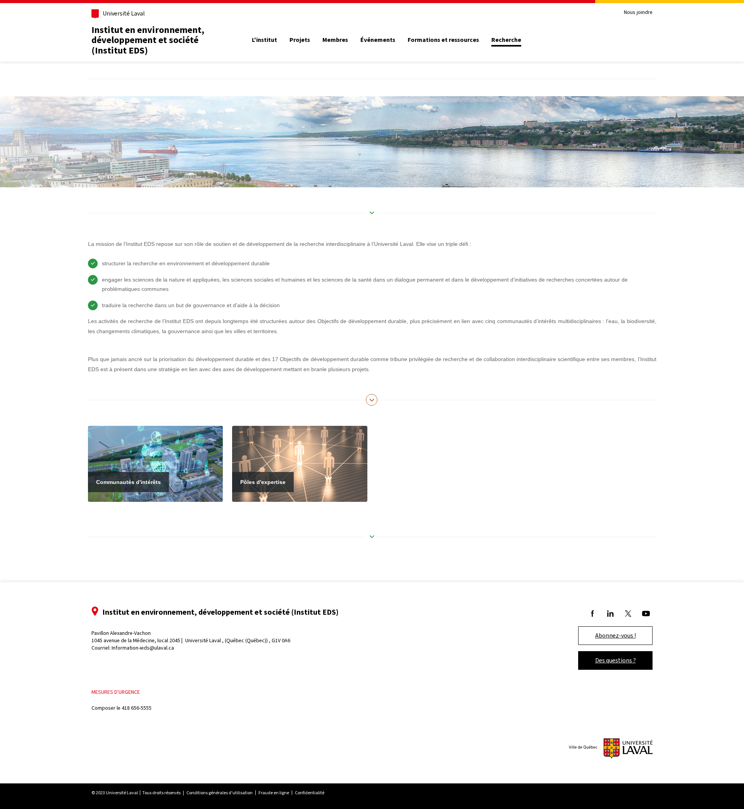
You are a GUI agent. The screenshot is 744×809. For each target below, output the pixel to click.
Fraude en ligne (273, 793)
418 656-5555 (137, 708)
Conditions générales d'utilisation (219, 793)
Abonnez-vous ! (615, 635)
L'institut (264, 40)
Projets (299, 40)
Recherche (506, 40)
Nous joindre (638, 12)
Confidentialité (309, 793)
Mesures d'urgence (115, 692)
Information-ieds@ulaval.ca (143, 648)
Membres (335, 40)
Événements (377, 40)
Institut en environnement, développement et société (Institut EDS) (147, 40)
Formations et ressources (443, 40)
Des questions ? (615, 660)
